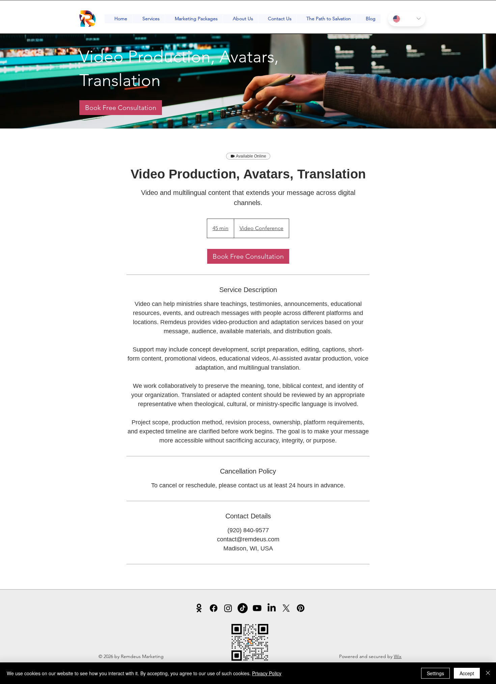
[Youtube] (257, 608)
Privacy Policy (266, 673)
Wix (398, 656)
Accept (467, 673)
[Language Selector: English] (406, 18)
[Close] (488, 673)
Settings (435, 673)
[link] (120, 107)
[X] (286, 608)
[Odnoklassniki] (199, 608)
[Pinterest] (301, 608)
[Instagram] (228, 608)
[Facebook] (214, 608)
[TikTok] (243, 608)
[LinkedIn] (272, 608)
